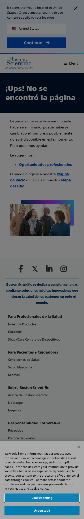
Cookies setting (42, 498)
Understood (42, 510)
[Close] (79, 447)
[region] (42, 480)
